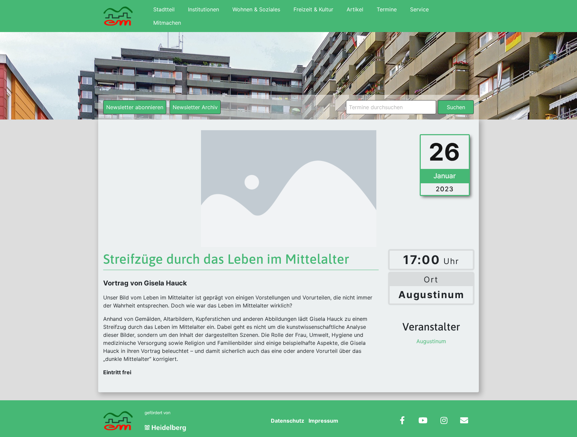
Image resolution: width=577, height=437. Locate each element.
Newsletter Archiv (195, 107)
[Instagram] (444, 421)
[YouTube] (423, 421)
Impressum (323, 420)
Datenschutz (287, 420)
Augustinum (431, 341)
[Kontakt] (464, 421)
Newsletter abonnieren (134, 107)
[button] (14, 422)
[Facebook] (402, 421)
